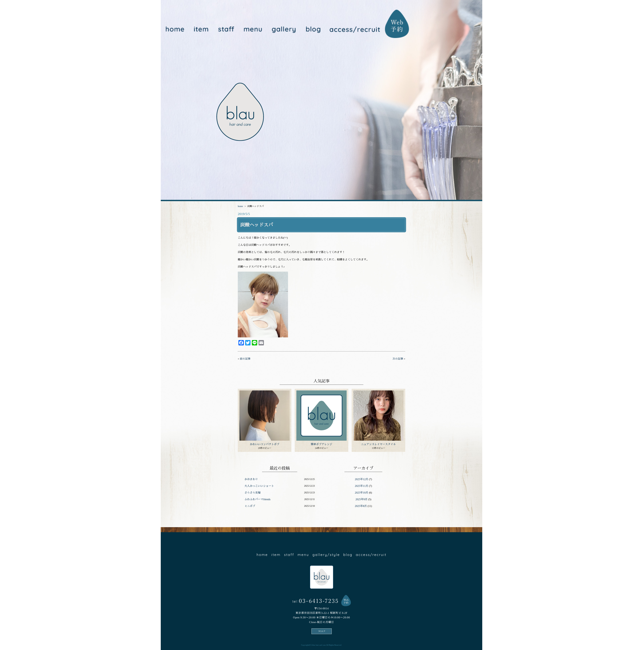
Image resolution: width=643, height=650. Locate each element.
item (201, 29)
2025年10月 (361, 492)
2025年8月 (361, 506)
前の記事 (245, 358)
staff (225, 29)
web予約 (397, 24)
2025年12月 (361, 479)
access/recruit (355, 29)
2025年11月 (361, 485)
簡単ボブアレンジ (321, 444)
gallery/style (282, 29)
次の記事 (397, 358)
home (175, 29)
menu (252, 29)
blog (313, 29)
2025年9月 (361, 499)
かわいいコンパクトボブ (264, 444)
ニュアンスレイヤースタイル (378, 444)
